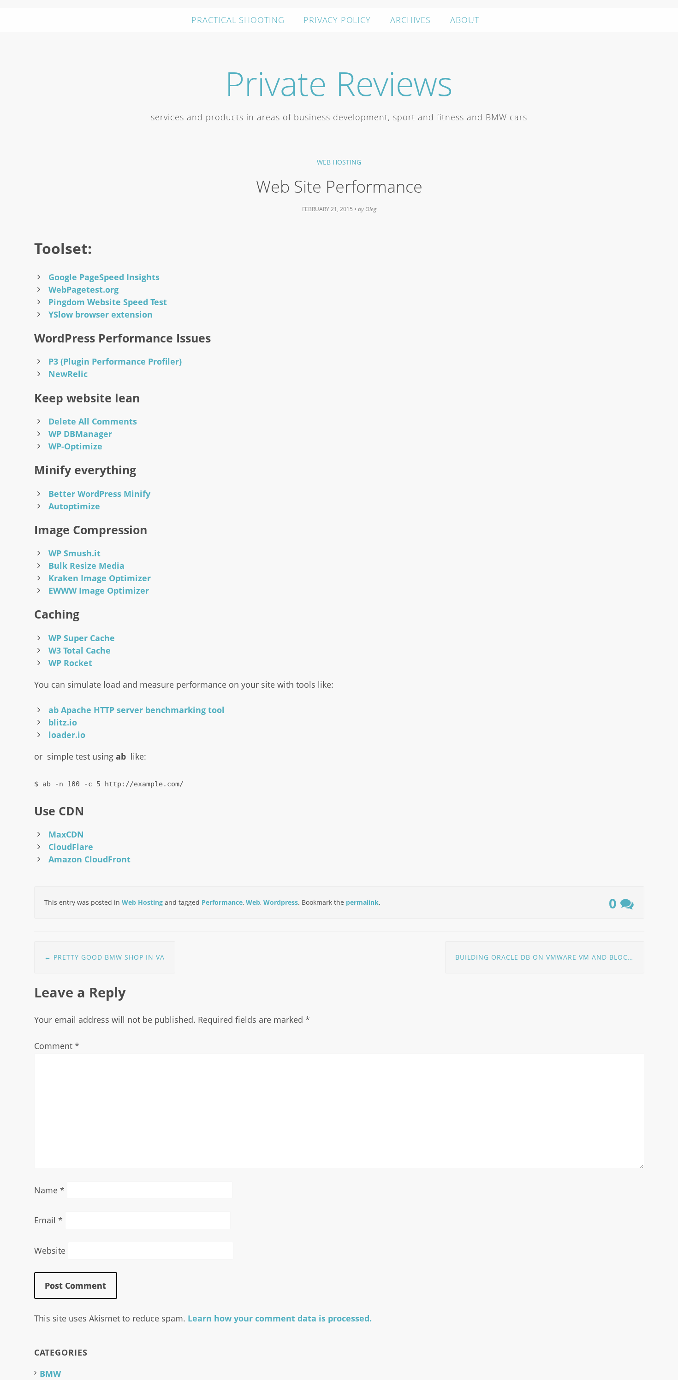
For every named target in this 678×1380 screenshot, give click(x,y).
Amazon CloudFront (89, 859)
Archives (410, 19)
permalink (362, 902)
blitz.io (62, 722)
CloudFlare (70, 846)
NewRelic (68, 373)
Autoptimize (74, 506)
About (464, 19)
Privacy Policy (337, 19)
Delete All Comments (92, 421)
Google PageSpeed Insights (104, 277)
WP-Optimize (75, 446)
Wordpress (280, 902)
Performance (222, 902)
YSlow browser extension (100, 314)
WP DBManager (80, 433)
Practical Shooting (237, 19)
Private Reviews (339, 83)
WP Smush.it (74, 553)
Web (253, 902)
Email (48, 1220)
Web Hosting (339, 162)
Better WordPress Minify (99, 493)
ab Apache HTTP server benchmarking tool (136, 709)
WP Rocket (70, 662)
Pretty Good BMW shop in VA (104, 957)
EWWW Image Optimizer (98, 590)
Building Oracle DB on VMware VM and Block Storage (549, 957)
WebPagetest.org (83, 289)
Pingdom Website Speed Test (107, 301)
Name (49, 1190)
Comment (56, 1045)
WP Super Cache (81, 637)
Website (49, 1250)
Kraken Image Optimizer (99, 578)
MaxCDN (66, 834)
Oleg (370, 209)
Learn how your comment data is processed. (280, 1318)
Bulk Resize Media (86, 565)
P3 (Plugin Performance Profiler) (115, 361)
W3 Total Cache (79, 650)
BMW (50, 1373)
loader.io (66, 734)
